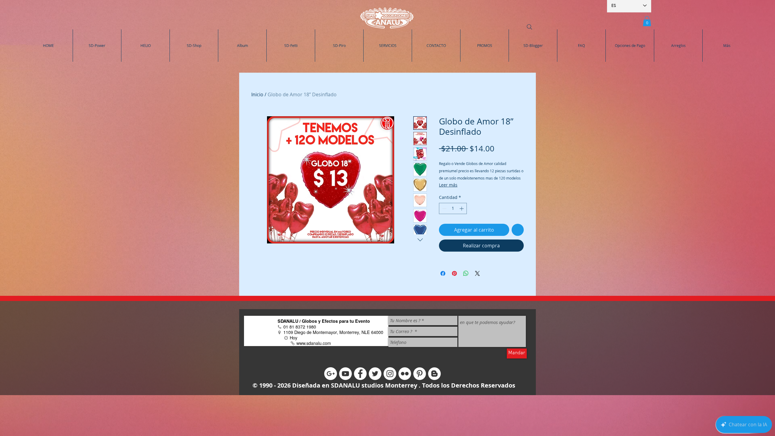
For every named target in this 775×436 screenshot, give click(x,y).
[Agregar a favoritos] (518, 230)
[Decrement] (443, 208)
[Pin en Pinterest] (454, 273)
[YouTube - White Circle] (345, 373)
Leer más (448, 185)
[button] (647, 21)
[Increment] (462, 208)
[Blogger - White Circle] (434, 373)
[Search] (529, 27)
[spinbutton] (452, 208)
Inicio (257, 94)
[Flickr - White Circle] (404, 373)
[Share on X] (477, 273)
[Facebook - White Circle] (360, 373)
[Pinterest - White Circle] (419, 373)
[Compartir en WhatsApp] (466, 273)
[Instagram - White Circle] (390, 373)
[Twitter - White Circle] (375, 373)
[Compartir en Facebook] (443, 273)
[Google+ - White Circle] (330, 373)
